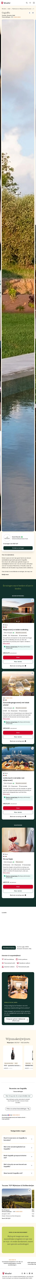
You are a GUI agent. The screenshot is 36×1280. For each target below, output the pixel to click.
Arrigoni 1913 (6, 1212)
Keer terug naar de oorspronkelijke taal (18, 1094)
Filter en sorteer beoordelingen (17, 1107)
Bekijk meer (5, 574)
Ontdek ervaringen (18, 548)
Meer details (18, 661)
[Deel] (29, 13)
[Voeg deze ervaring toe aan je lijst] (32, 600)
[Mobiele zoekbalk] (26, 3)
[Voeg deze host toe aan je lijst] (33, 13)
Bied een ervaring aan (17, 665)
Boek (18, 657)
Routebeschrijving (8, 946)
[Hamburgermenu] (33, 3)
